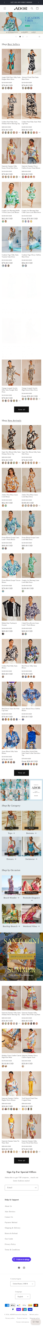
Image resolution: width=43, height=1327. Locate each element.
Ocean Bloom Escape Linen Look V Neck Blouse (10, 538)
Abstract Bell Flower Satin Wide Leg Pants (30, 303)
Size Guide (9, 1239)
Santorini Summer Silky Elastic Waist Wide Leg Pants (31, 1014)
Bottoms (30, 833)
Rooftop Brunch (10, 926)
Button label (21, 23)
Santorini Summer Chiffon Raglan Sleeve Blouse (10, 1099)
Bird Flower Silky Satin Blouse (29, 667)
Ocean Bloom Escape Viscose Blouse (11, 581)
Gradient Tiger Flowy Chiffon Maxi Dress (31, 256)
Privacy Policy (10, 1244)
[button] (4, 8)
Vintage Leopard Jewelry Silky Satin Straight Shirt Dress (10, 390)
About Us (8, 1206)
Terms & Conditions (12, 1250)
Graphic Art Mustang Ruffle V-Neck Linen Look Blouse (11, 211)
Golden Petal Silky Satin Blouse (9, 667)
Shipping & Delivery (12, 1228)
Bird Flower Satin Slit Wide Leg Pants (10, 709)
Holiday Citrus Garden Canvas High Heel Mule (11, 1056)
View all (21, 409)
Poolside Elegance (31, 898)
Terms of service (22, 1318)
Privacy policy (10, 1318)
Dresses (10, 859)
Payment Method (11, 1222)
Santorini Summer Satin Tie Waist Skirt (10, 1142)
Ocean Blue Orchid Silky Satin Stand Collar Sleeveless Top (31, 753)
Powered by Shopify (20, 1314)
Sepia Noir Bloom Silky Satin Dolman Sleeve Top (11, 453)
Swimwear (30, 859)
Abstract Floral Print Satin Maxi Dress (30, 78)
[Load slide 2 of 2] (23, 36)
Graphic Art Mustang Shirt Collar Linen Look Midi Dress (31, 211)
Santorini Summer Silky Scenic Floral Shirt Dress (10, 167)
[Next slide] (27, 36)
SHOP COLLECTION (22, 956)
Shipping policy (35, 1318)
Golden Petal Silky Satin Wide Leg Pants (31, 123)
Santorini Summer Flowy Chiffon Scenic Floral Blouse (31, 167)
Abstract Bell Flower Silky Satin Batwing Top (10, 303)
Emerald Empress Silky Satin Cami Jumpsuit (11, 347)
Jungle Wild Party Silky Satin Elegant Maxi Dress (11, 78)
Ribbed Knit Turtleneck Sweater (9, 624)
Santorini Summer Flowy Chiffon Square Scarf (30, 1056)
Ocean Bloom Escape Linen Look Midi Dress (30, 538)
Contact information (22, 1322)
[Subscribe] (35, 1187)
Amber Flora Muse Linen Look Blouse (10, 496)
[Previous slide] (16, 36)
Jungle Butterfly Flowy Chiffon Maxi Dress (29, 347)
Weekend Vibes (30, 926)
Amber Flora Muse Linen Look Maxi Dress (30, 496)
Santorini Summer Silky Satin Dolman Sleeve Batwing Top (11, 1014)
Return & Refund (11, 1233)
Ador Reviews (10, 1212)
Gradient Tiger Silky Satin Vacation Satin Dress (10, 256)
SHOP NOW (21, 790)
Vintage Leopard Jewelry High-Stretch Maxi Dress (30, 389)
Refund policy (34, 1314)
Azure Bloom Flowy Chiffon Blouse (31, 709)
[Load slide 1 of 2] (20, 36)
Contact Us (9, 1217)
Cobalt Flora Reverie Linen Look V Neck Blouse (30, 624)
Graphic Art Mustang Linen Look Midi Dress (30, 581)
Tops (10, 833)
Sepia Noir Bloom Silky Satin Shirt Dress (31, 453)
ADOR (12, 1314)
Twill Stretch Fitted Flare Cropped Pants (30, 1099)
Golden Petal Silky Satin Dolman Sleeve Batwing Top (11, 123)
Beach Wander (10, 898)
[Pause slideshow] (40, 36)
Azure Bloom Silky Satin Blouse (10, 752)
